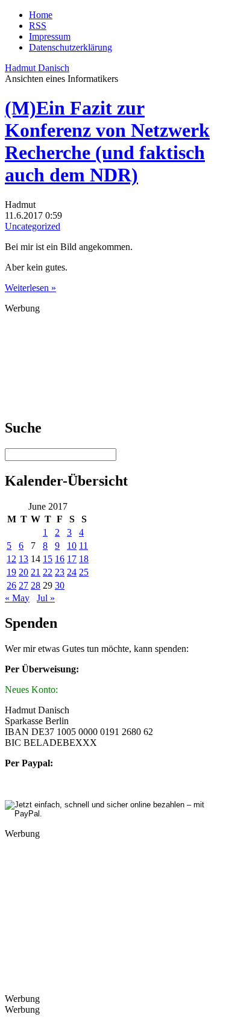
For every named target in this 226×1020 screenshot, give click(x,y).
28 (35, 585)
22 (47, 572)
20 (23, 572)
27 (23, 585)
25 (84, 572)
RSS (37, 25)
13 (23, 559)
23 (59, 572)
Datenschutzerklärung (70, 47)
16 (59, 559)
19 (11, 572)
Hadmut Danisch (37, 68)
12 (11, 559)
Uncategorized (32, 226)
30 (59, 585)
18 (84, 559)
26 (11, 585)
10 (72, 545)
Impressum (50, 36)
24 (72, 572)
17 (72, 559)
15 (47, 559)
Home (40, 15)
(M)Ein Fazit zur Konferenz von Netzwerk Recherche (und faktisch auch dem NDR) (107, 141)
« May (17, 598)
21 (35, 572)
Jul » (46, 598)
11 (83, 545)
